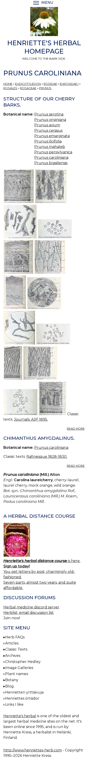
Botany (11, 680)
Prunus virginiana (50, 120)
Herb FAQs (15, 637)
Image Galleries (19, 668)
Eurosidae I (69, 84)
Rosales (10, 88)
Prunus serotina (48, 114)
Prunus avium (47, 125)
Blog (9, 686)
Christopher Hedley (23, 662)
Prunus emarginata (52, 136)
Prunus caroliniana (51, 157)
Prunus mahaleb (49, 147)
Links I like (14, 704)
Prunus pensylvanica (53, 152)
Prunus (45, 88)
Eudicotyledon (28, 84)
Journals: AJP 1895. (31, 419)
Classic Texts (16, 649)
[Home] (44, 22)
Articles (12, 643)
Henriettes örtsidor (22, 698)
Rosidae (50, 84)
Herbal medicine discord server (31, 607)
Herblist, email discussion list (28, 612)
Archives (12, 655)
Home (7, 84)
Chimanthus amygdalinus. (39, 438)
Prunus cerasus (48, 130)
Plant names (16, 674)
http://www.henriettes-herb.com (32, 750)
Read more (76, 428)
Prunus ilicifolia (48, 141)
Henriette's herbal (19, 716)
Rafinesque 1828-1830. (46, 456)
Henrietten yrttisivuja (24, 692)
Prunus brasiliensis (50, 163)
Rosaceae (28, 88)
